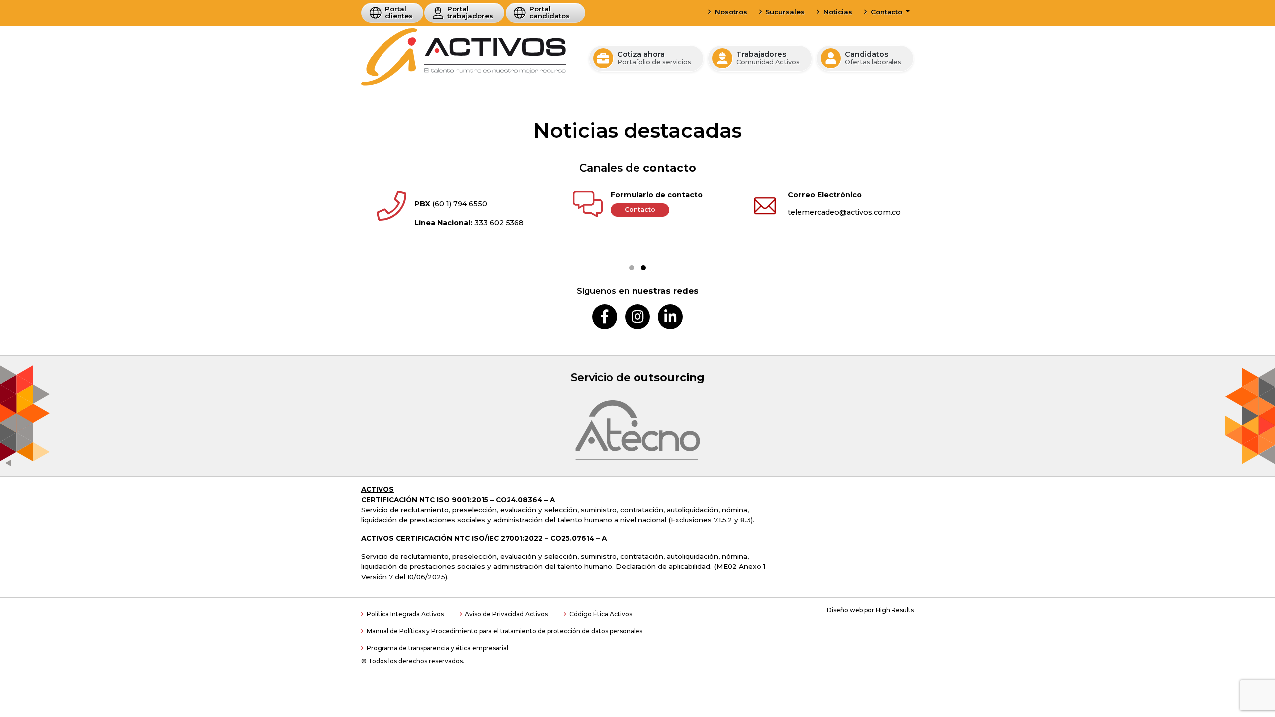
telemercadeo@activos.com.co (844, 212)
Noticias (837, 12)
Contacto (887, 12)
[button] (632, 268)
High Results (895, 610)
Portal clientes (399, 12)
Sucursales (785, 12)
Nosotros (731, 12)
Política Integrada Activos (405, 614)
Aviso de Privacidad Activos (506, 614)
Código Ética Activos (600, 614)
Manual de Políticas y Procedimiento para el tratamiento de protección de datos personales (504, 631)
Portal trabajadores (470, 12)
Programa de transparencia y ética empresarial (437, 648)
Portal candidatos (549, 12)
